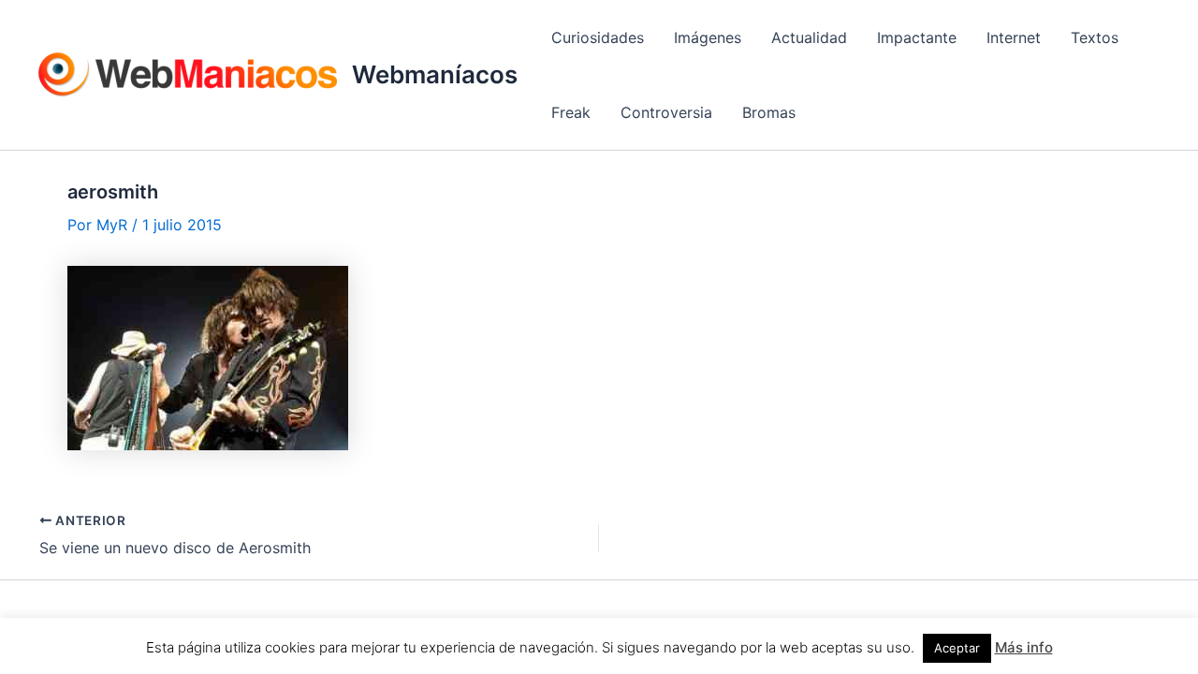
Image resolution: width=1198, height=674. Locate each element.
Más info (1024, 647)
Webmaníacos (435, 74)
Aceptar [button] (957, 647)
